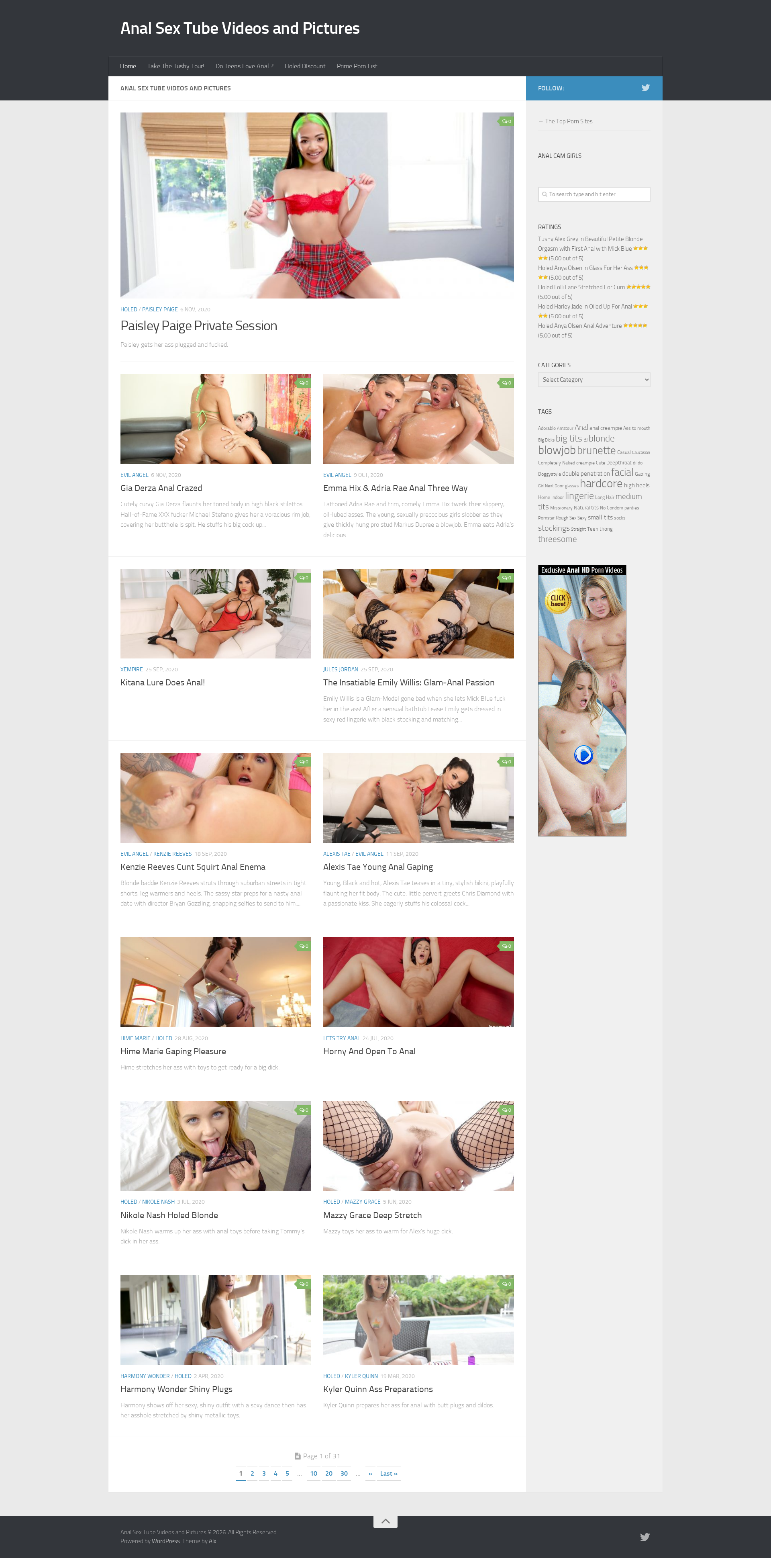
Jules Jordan (340, 669)
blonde (602, 438)
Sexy (582, 518)
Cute (600, 463)
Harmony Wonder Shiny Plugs (176, 1389)
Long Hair (604, 497)
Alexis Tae (337, 854)
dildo (637, 463)
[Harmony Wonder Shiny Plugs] (215, 1320)
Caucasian (641, 452)
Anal (581, 427)
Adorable (547, 428)
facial (622, 472)
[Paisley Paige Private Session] (317, 205)
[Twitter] (646, 88)
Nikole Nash (158, 1201)
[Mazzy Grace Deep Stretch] (418, 1146)
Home (128, 66)
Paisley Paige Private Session (198, 325)
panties (631, 508)
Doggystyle (549, 474)
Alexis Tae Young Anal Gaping (378, 867)
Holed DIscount (305, 66)
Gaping (642, 473)
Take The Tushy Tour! (175, 66)
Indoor (557, 497)
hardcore (601, 483)
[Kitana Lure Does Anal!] (215, 614)
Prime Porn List (357, 66)
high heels (637, 485)
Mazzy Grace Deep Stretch (372, 1215)
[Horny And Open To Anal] (418, 982)
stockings (554, 528)
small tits (600, 517)
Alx (212, 1541)
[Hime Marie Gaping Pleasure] (215, 982)
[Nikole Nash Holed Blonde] (215, 1146)
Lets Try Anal (341, 1038)
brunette (596, 450)
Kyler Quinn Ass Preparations (378, 1389)
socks (620, 518)
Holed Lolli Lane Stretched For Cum (581, 287)
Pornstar (546, 518)
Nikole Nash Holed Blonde (169, 1215)
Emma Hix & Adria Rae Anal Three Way (395, 488)
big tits (569, 438)
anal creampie (605, 428)
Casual (624, 452)
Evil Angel (134, 475)
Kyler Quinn (361, 1376)
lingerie (579, 495)
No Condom (611, 508)
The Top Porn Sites (569, 121)
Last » (389, 1473)
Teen (592, 529)
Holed (128, 309)
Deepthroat (619, 462)
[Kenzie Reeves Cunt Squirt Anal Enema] (215, 798)
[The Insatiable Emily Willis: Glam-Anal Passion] (418, 614)
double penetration (586, 473)
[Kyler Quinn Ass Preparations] (418, 1320)
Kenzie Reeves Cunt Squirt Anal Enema (192, 867)
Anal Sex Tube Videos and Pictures (240, 28)
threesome (557, 539)
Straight (578, 529)
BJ (585, 440)
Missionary (561, 508)
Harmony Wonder (145, 1376)
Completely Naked (556, 463)
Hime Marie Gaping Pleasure (173, 1051)
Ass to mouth (636, 428)
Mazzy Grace (363, 1201)
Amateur (565, 428)
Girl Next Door (551, 486)
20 (328, 1473)
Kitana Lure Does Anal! (162, 682)
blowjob (557, 450)
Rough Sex (566, 518)
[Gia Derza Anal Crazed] (215, 419)
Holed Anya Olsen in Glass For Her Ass (585, 268)
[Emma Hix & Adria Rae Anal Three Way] (418, 419)
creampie (585, 463)
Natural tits (586, 507)
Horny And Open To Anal (369, 1051)
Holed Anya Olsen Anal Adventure (580, 325)
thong (606, 528)
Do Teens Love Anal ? (244, 66)
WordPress (166, 1541)
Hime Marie (135, 1038)
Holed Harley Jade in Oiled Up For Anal (585, 306)
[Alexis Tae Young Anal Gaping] (418, 798)
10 (313, 1473)
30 (344, 1473)
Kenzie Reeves (172, 854)
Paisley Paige (160, 309)
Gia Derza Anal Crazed (161, 488)
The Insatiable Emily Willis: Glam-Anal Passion (409, 682)
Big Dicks (546, 440)
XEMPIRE (131, 669)
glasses (572, 486)
